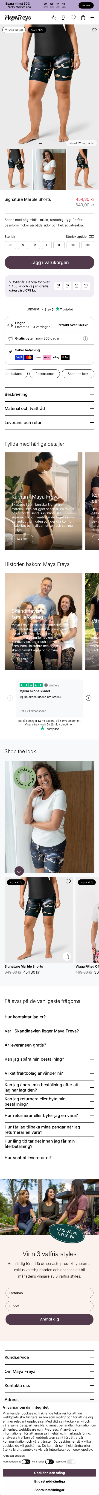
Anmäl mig (25, 764)
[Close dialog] (94, 725)
